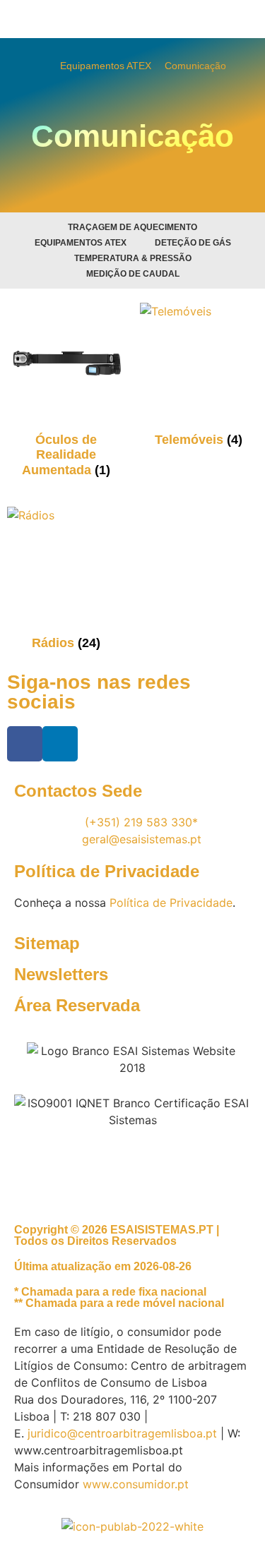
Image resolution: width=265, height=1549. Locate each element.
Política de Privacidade (171, 903)
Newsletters (61, 974)
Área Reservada (77, 1005)
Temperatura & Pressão (133, 258)
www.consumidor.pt (136, 1484)
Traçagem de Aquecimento (132, 227)
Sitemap (47, 943)
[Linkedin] (60, 743)
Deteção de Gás (193, 243)
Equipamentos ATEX (105, 66)
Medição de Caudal (132, 274)
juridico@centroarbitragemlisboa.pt (122, 1433)
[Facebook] (24, 743)
